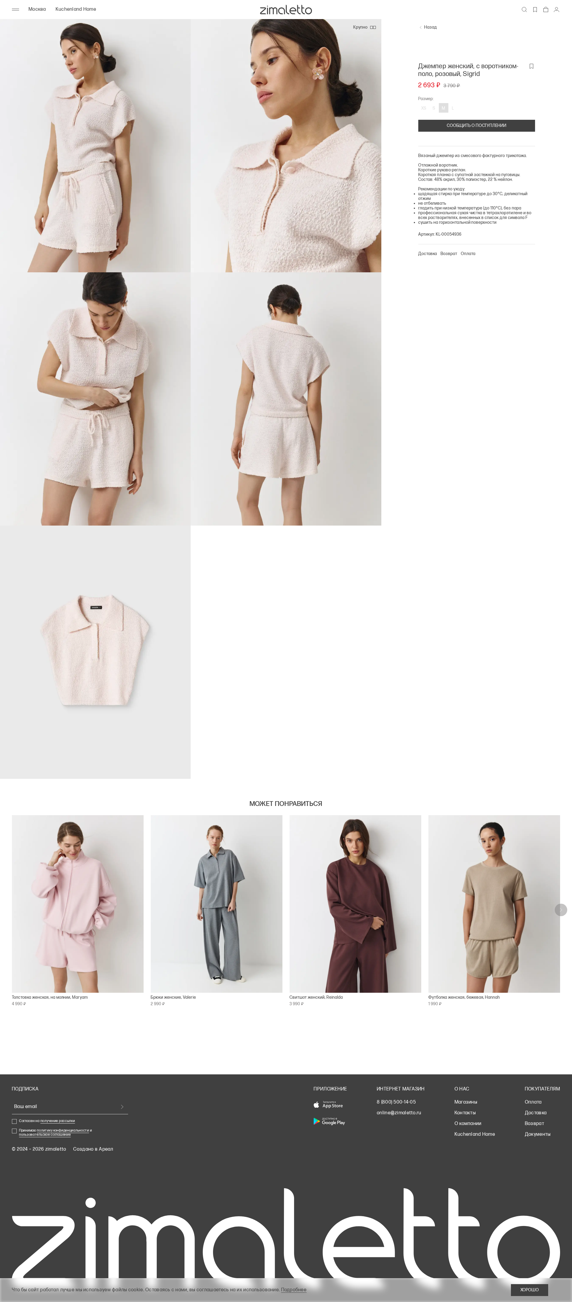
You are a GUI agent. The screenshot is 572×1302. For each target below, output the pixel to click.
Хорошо (529, 1289)
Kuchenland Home (76, 9)
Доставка (536, 1113)
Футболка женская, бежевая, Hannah (464, 997)
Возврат (534, 1124)
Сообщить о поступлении (476, 125)
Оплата (533, 1102)
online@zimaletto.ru (399, 1113)
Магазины (466, 1102)
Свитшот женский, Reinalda (316, 997)
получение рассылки (58, 1121)
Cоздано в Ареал (93, 1149)
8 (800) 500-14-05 (396, 1102)
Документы (538, 1134)
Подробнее (294, 1290)
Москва (37, 9)
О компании (468, 1124)
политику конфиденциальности (63, 1131)
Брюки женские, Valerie (173, 997)
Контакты (465, 1113)
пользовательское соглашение (45, 1135)
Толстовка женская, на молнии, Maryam (50, 997)
